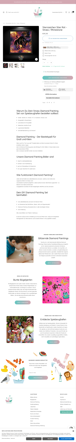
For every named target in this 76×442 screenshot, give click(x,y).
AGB (61, 406)
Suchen (62, 397)
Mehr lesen (53, 342)
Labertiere (32, 406)
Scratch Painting (34, 418)
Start (4, 23)
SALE (31, 421)
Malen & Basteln (34, 409)
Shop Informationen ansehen (50, 86)
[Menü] (74, 427)
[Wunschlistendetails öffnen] (66, 12)
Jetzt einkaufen (22, 302)
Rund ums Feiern (34, 413)
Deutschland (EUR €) (57, 12)
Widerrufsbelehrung (65, 404)
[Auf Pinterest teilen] (49, 102)
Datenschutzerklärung (65, 402)
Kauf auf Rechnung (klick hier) (55, 2)
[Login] (69, 12)
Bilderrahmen (33, 397)
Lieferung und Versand (66, 409)
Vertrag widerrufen (67, 412)
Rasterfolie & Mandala (35, 411)
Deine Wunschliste (35, 423)
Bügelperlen (33, 399)
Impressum (63, 399)
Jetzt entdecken (53, 262)
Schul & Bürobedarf (35, 416)
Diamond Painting (34, 402)
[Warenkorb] (72, 12)
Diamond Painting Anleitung (37, 425)
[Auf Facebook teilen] (47, 102)
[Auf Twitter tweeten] (51, 102)
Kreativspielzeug (34, 404)
